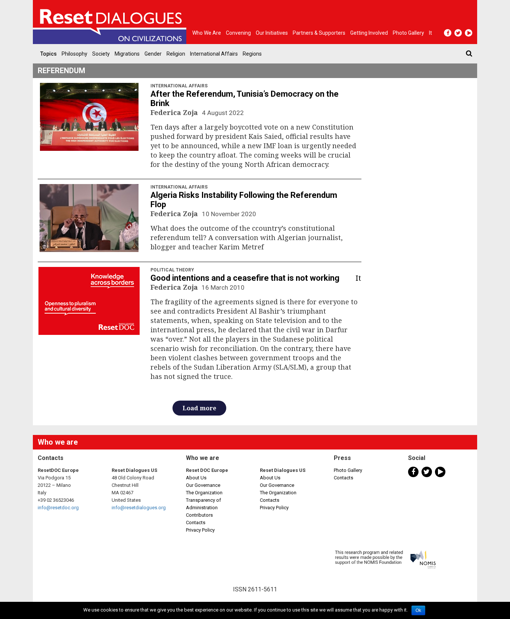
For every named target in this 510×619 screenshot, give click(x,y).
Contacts (195, 522)
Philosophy (74, 54)
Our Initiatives (272, 33)
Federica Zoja (175, 112)
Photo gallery (408, 33)
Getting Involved (369, 33)
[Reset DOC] (111, 22)
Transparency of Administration (203, 503)
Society (101, 54)
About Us (196, 477)
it (358, 278)
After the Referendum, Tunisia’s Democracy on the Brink (244, 98)
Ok (418, 610)
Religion (176, 54)
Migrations (127, 54)
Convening (238, 33)
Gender (153, 54)
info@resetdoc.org (58, 507)
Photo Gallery (348, 470)
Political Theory (172, 270)
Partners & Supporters (319, 33)
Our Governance (203, 485)
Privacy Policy (200, 530)
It (430, 33)
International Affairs (214, 54)
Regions (252, 54)
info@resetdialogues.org (139, 507)
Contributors (199, 515)
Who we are (206, 33)
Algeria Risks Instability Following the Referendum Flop (243, 199)
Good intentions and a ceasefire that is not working (244, 278)
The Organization (204, 492)
